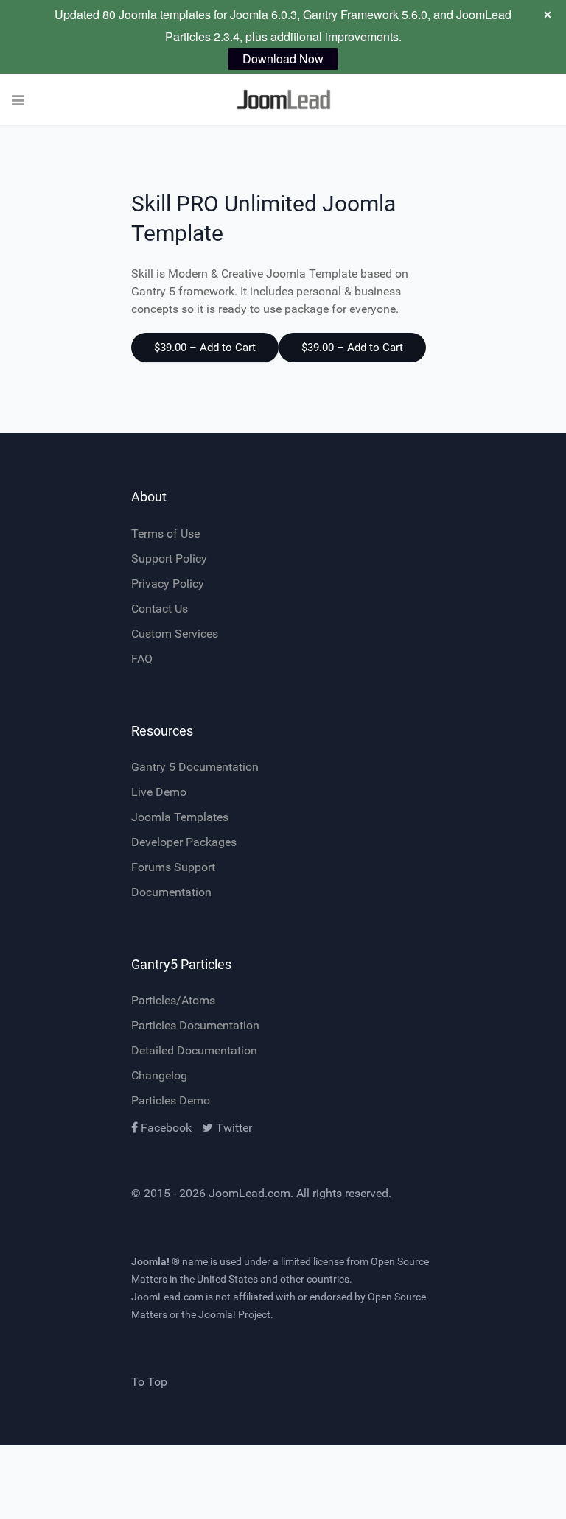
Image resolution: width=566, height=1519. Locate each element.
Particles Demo (170, 1100)
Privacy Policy (167, 584)
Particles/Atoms (173, 1000)
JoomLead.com (249, 1193)
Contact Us (159, 609)
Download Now (283, 58)
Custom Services (174, 634)
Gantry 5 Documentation (195, 767)
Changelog (159, 1075)
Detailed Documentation (194, 1050)
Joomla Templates (179, 817)
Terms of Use (165, 533)
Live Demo (158, 792)
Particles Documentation (195, 1025)
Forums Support (173, 867)
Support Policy (169, 558)
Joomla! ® (155, 1261)
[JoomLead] (283, 99)
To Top (149, 1382)
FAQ (142, 659)
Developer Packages (184, 842)
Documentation (171, 892)
